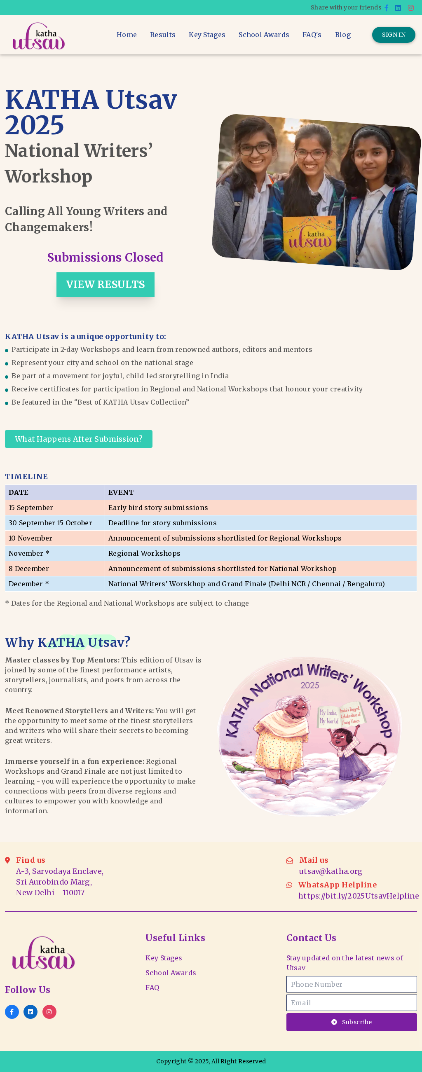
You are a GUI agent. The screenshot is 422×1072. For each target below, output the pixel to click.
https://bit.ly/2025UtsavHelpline (359, 896)
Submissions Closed (105, 257)
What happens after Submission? (79, 439)
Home (127, 34)
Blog (343, 34)
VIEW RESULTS (105, 284)
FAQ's (312, 34)
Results (163, 34)
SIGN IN (394, 34)
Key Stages (207, 34)
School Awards (264, 34)
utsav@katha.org (331, 871)
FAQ (152, 987)
